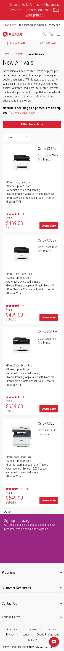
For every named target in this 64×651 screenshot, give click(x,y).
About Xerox (13, 629)
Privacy (10, 634)
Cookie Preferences (48, 634)
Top (9, 512)
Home (6, 54)
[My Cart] (51, 34)
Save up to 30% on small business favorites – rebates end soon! (34, 9)
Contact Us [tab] (9, 603)
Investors (51, 629)
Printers (19, 54)
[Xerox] (21, 34)
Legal (26, 634)
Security (33, 639)
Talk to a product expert (22, 112)
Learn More (49, 225)
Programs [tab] (8, 572)
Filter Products (30, 124)
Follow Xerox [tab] (11, 617)
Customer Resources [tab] (16, 588)
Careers (33, 629)
